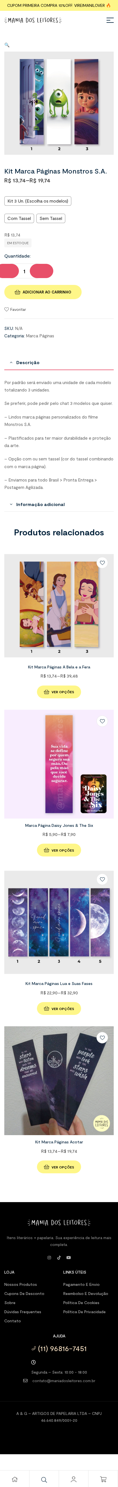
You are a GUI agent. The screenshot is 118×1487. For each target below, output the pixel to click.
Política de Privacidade (84, 1311)
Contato (12, 1320)
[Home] (14, 1479)
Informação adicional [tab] (40, 504)
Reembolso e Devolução (85, 1293)
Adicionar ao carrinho (47, 292)
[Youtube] (69, 1258)
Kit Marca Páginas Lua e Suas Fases (59, 983)
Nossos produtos (20, 1284)
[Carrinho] (103, 1479)
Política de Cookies (81, 1302)
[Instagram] (49, 1258)
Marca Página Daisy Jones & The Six (59, 825)
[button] (7, 44)
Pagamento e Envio (81, 1284)
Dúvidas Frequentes (22, 1311)
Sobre (9, 1302)
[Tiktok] (59, 1258)
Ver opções (63, 692)
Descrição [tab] (28, 362)
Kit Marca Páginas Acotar (59, 1141)
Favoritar (18, 309)
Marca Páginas (40, 335)
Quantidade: (17, 255)
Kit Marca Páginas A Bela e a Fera (59, 666)
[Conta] (73, 1479)
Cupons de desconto (24, 1293)
